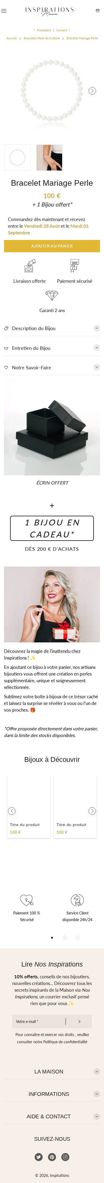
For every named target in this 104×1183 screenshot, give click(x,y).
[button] (11, 91)
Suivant (61, 30)
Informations (49, 1094)
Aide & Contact (49, 1116)
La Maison (48, 1072)
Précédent (44, 30)
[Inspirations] (49, 10)
